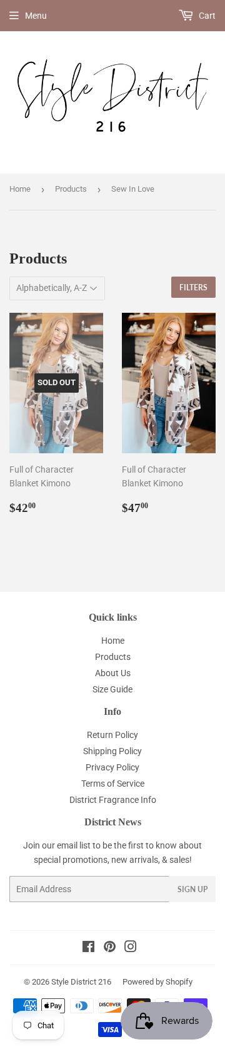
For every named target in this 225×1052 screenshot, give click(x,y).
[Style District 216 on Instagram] (130, 948)
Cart (206, 16)
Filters (193, 287)
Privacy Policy (112, 767)
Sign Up (193, 889)
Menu (36, 16)
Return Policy (112, 735)
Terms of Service (112, 784)
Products (71, 189)
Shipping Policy (112, 751)
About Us (113, 673)
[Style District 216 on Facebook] (88, 948)
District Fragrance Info (112, 800)
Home (20, 189)
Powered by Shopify (157, 981)
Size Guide (112, 689)
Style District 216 (81, 981)
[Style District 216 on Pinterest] (109, 948)
